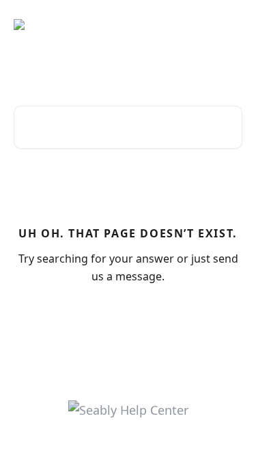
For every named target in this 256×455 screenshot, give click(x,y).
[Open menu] (230, 24)
